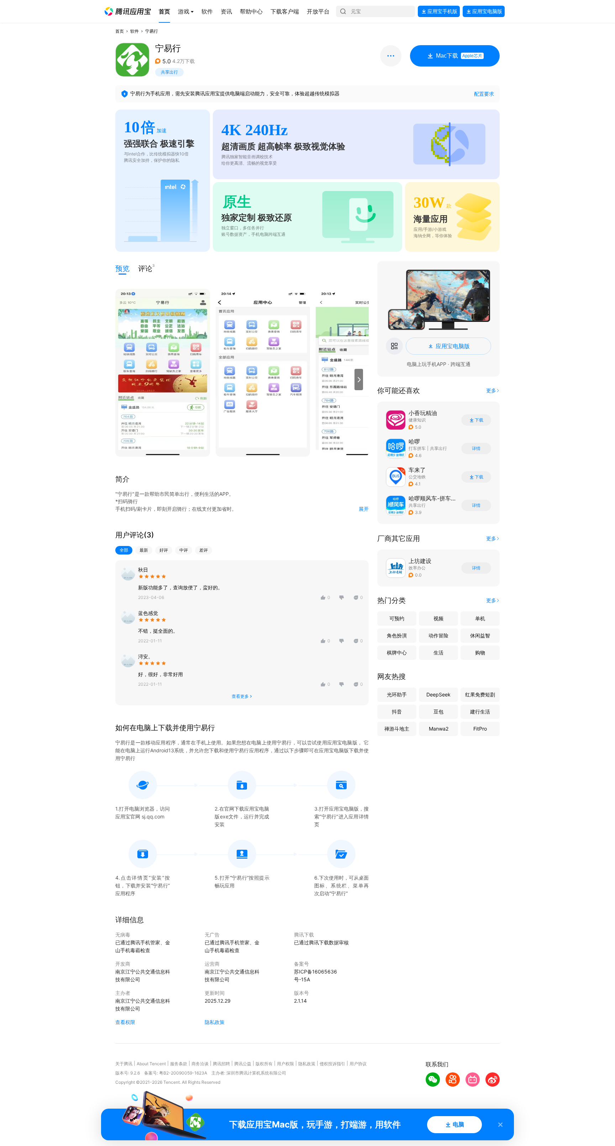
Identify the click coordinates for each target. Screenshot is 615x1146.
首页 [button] (119, 31)
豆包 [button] (438, 712)
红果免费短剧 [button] (480, 694)
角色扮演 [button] (397, 635)
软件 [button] (134, 31)
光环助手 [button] (397, 694)
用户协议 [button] (358, 1063)
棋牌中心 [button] (397, 652)
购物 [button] (480, 652)
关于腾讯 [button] (123, 1063)
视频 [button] (438, 618)
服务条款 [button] (178, 1063)
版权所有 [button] (264, 1063)
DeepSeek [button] (438, 694)
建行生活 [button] (480, 712)
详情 (476, 448)
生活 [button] (438, 652)
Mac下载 (459, 56)
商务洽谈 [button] (200, 1063)
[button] (128, 11)
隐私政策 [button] (215, 1022)
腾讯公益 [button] (242, 1063)
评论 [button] (145, 268)
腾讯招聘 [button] (221, 1063)
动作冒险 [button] (438, 635)
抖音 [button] (397, 712)
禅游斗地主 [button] (396, 729)
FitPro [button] (480, 729)
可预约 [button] (396, 618)
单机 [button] (480, 618)
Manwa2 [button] (438, 729)
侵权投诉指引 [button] (332, 1063)
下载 (479, 420)
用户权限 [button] (285, 1063)
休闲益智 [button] (480, 635)
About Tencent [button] (151, 1063)
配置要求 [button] (484, 94)
